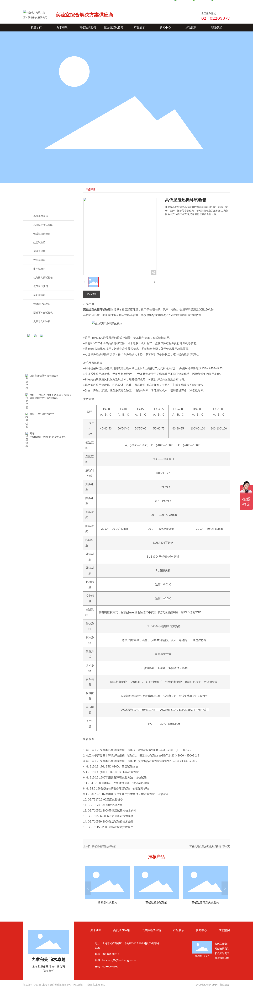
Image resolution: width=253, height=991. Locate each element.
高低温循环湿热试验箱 (104, 846)
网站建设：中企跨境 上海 (86, 984)
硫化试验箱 (39, 295)
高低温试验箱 (40, 216)
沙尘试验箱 (39, 260)
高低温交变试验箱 (43, 225)
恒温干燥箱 (39, 251)
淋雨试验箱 (39, 268)
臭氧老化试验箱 (41, 321)
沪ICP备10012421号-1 (207, 984)
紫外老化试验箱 (41, 304)
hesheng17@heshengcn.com (48, 436)
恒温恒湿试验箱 (41, 233)
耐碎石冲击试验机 (43, 312)
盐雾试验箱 (39, 242)
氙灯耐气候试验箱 (43, 277)
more (107, 886)
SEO (103, 984)
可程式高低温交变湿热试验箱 (205, 846)
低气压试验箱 (40, 286)
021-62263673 (46, 414)
